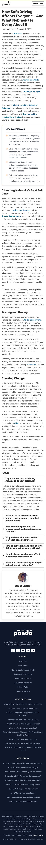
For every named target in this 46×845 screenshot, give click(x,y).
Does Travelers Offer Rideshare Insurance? (23, 797)
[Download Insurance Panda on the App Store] (28, 650)
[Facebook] (13, 650)
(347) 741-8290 (38, 835)
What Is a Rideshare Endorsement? (23, 739)
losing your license (21, 210)
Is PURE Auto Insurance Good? (23, 793)
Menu (36, 3)
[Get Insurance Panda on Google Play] (33, 650)
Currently (31, 364)
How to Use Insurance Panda (23, 670)
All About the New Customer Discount (23, 720)
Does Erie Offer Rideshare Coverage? (23, 767)
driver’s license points (11, 216)
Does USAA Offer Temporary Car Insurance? (23, 776)
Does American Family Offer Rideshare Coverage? (23, 763)
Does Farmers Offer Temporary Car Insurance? (23, 772)
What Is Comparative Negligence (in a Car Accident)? (23, 713)
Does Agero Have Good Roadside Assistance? (23, 780)
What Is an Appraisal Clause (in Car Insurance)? (23, 704)
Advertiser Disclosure (23, 683)
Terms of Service (23, 691)
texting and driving (32, 320)
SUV (16, 423)
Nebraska (18, 34)
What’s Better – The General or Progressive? (23, 784)
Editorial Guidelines (23, 678)
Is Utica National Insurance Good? (22, 801)
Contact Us (22, 666)
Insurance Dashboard (23, 674)
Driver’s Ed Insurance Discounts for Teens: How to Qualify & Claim (23, 733)
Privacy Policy (23, 687)
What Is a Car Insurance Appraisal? (23, 728)
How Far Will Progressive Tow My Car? (23, 789)
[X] (18, 650)
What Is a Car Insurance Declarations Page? (23, 743)
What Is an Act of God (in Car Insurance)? (23, 724)
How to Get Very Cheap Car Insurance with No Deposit (23, 748)
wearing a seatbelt (30, 80)
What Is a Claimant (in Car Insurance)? (23, 708)
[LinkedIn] (23, 650)
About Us (23, 661)
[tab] (23, 494)
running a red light (32, 92)
